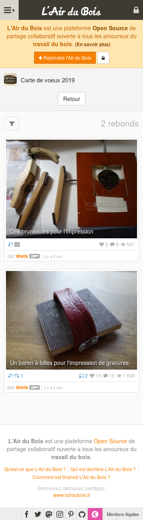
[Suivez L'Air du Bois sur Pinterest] (71, 514)
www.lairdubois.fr (71, 494)
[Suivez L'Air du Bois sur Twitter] (38, 514)
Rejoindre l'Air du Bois (66, 57)
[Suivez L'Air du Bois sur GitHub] (82, 514)
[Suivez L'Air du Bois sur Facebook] (26, 514)
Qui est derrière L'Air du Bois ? (103, 468)
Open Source (110, 28)
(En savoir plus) (92, 44)
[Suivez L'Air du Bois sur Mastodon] (49, 514)
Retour (71, 99)
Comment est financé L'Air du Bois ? (71, 476)
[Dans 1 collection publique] (16, 244)
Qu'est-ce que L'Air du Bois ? (35, 468)
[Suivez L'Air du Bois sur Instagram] (59, 514)
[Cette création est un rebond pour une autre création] (9, 244)
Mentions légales (123, 514)
